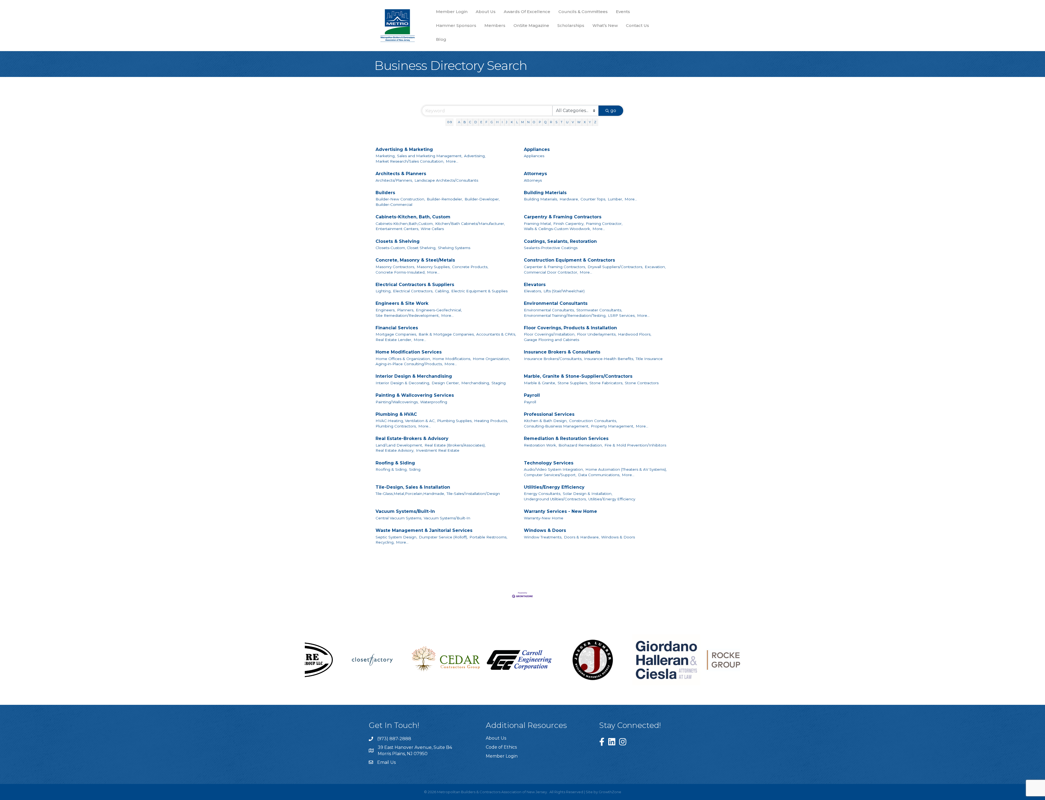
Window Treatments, (543, 537)
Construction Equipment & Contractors (569, 260)
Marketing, (385, 156)
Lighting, (383, 291)
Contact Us (637, 25)
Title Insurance (649, 358)
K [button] (512, 122)
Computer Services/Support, (550, 475)
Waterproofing (433, 402)
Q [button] (545, 122)
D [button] (475, 122)
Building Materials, (541, 199)
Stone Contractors (642, 383)
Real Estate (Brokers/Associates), (455, 445)
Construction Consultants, (593, 420)
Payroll (532, 395)
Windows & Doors (545, 530)
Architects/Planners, (394, 180)
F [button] (486, 122)
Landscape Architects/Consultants (446, 180)
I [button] (502, 122)
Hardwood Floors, (634, 334)
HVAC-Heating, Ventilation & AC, (405, 420)
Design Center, (446, 383)
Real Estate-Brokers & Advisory (412, 438)
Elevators (535, 284)
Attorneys (535, 173)
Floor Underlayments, (596, 334)
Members (494, 25)
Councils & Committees (583, 11)
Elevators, (533, 291)
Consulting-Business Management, (556, 426)
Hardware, (569, 199)
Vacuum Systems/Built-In (405, 511)
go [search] (613, 110)
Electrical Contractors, (413, 291)
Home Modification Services (409, 352)
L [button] (517, 122)
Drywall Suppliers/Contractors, (615, 267)
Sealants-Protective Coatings (550, 248)
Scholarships (570, 25)
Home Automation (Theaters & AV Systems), (626, 469)
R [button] (551, 122)
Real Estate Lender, (394, 339)
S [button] (556, 122)
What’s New (605, 25)
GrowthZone (610, 792)
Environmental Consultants (556, 303)
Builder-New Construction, (400, 199)
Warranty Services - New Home (560, 511)
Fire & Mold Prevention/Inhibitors (635, 445)
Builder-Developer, (482, 199)
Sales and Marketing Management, (429, 156)
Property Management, (612, 426)
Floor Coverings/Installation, (549, 334)
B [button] (464, 122)
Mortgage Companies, (396, 334)
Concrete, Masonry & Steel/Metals (415, 260)
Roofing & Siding (395, 463)
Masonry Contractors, (395, 267)
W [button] (578, 122)
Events (623, 11)
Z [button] (595, 122)
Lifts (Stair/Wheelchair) (564, 291)
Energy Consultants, (542, 493)
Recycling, (385, 542)
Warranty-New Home (543, 518)
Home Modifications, (451, 358)
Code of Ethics (501, 747)
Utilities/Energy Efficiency (554, 487)
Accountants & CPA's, (496, 334)
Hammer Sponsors (456, 25)
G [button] (492, 122)
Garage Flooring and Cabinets (551, 339)
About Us (486, 11)
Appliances (537, 149)
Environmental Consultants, (549, 310)
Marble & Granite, (540, 383)
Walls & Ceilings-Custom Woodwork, (557, 229)
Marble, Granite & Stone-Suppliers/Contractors (578, 376)
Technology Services (548, 463)
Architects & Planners (401, 173)
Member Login (452, 11)
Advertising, (474, 156)
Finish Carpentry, (568, 223)
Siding (414, 469)
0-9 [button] (449, 122)
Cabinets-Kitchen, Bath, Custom (413, 216)
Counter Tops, (593, 199)
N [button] (528, 122)
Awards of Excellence (527, 11)
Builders (385, 192)
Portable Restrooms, (488, 537)
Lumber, (615, 199)
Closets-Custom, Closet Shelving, (406, 248)
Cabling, (442, 291)
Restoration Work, (540, 445)
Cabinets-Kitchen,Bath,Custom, (405, 223)
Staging (498, 383)
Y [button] (590, 122)
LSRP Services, (621, 315)
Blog (441, 39)
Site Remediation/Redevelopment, (407, 315)
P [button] (540, 122)
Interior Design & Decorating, (403, 383)
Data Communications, (599, 475)
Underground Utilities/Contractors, (555, 499)
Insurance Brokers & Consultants (562, 352)
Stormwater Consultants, (599, 310)
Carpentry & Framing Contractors (562, 216)
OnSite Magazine (531, 25)
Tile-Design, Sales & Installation (413, 487)
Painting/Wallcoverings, (397, 402)
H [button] (497, 122)
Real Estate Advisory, (395, 450)
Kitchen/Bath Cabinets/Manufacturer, (470, 223)
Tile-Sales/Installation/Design (473, 493)
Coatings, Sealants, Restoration (560, 241)
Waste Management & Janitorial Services (424, 530)
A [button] (459, 122)
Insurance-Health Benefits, (609, 358)
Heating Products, (491, 420)
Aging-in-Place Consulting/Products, (409, 364)
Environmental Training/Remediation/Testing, (565, 315)
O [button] (534, 122)
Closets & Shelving (398, 241)
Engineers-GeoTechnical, (439, 310)
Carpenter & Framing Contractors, (555, 267)
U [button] (567, 122)
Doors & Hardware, (582, 537)
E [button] (481, 122)
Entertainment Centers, (397, 229)
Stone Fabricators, (606, 383)
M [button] (522, 122)
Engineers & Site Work (402, 303)
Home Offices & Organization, (403, 358)
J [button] (506, 122)
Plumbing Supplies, (454, 420)
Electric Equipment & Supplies (479, 291)
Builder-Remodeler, (445, 199)
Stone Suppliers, (573, 383)
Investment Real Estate (437, 450)
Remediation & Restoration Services (566, 438)
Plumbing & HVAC (396, 414)
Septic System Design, (396, 537)
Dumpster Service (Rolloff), (443, 537)
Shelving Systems (454, 248)
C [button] (470, 122)
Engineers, (385, 310)
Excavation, (655, 267)
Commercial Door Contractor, (551, 272)
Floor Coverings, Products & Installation (570, 327)
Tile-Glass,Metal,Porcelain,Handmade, (410, 493)
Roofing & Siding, (391, 469)
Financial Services (397, 327)
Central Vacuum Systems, (399, 518)
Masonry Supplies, (433, 267)
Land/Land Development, (399, 445)
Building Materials (545, 192)
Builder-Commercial (394, 204)
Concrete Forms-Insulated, (400, 272)
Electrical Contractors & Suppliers (415, 284)
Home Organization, (491, 358)
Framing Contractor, (604, 223)
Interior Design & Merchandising (414, 376)
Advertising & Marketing (404, 149)
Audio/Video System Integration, (554, 469)
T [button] (562, 122)
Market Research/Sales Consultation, (410, 161)
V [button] (573, 122)
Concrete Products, (470, 267)
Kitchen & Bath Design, (545, 420)
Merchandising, (475, 383)
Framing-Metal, (538, 223)
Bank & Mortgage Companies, (447, 334)
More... (452, 161)
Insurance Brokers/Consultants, (553, 358)
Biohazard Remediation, (580, 445)
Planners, (405, 310)
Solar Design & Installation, (587, 493)
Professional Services (549, 414)
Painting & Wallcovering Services (415, 395)
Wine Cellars (432, 229)
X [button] (585, 122)
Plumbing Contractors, (396, 426)
